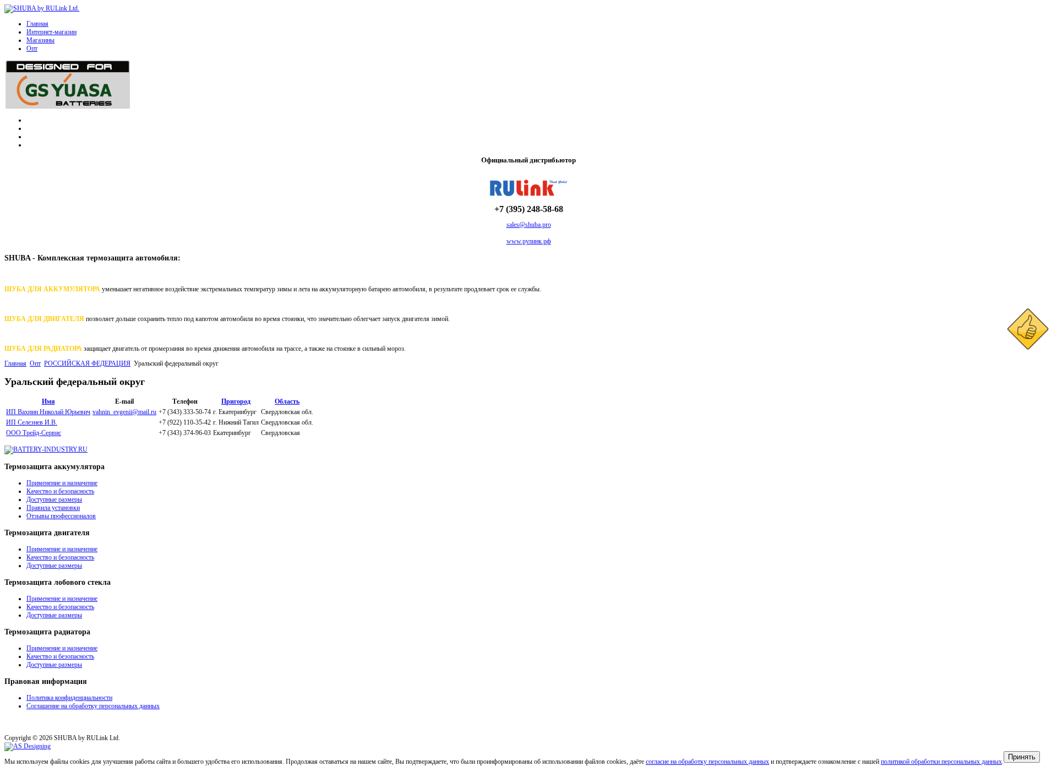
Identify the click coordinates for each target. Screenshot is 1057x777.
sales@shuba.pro (528, 225)
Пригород (235, 401)
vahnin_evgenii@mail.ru (124, 412)
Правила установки (53, 508)
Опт (31, 48)
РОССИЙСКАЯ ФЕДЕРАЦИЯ (87, 363)
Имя (48, 401)
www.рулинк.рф (528, 241)
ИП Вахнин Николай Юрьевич (48, 412)
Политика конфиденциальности (69, 698)
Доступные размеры (54, 499)
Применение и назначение (61, 483)
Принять (1022, 757)
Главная (37, 24)
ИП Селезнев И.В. (31, 422)
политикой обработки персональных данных (941, 761)
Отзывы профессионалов (61, 516)
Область (287, 401)
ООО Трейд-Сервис (33, 433)
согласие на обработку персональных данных (707, 761)
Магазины (40, 40)
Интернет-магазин (51, 32)
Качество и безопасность (60, 491)
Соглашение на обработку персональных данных (93, 706)
